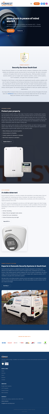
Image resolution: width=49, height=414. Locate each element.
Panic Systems (5, 392)
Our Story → (6, 285)
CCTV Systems (5, 388)
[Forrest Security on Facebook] (42, 4)
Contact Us (20, 30)
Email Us (37, 3)
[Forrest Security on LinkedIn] (44, 4)
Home (3, 371)
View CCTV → (6, 221)
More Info (10, 30)
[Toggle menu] (31, 3)
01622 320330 (5, 401)
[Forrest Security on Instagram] (46, 4)
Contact (3, 379)
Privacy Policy (24, 411)
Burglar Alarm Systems (6, 386)
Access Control (5, 390)
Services (3, 373)
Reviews (3, 377)
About (3, 375)
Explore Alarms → (7, 141)
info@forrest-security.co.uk (8, 403)
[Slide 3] (9, 35)
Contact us (11, 93)
